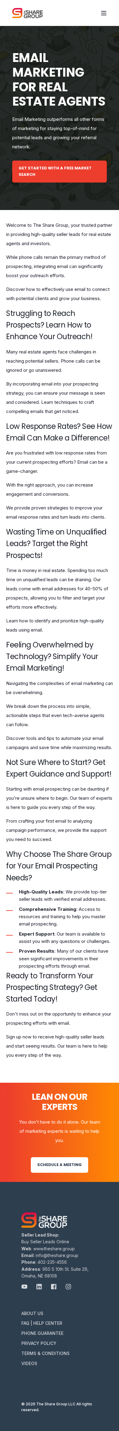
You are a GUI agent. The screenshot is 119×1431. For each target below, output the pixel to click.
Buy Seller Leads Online (45, 1241)
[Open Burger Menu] (104, 13)
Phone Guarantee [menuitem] (42, 1333)
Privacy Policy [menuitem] (38, 1343)
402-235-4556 (52, 1262)
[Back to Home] (27, 13)
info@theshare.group (57, 1255)
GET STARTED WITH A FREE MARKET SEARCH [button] (55, 171)
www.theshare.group (54, 1248)
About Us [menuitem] (32, 1313)
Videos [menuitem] (29, 1363)
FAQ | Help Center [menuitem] (41, 1323)
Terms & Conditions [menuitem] (45, 1353)
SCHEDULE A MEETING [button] (59, 1165)
